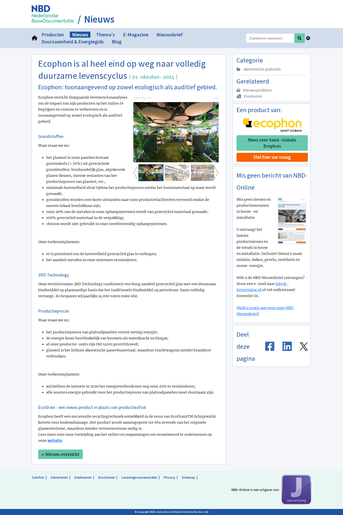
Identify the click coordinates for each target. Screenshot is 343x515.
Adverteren (59, 477)
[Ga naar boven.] (308, 38)
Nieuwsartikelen (257, 90)
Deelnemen (83, 477)
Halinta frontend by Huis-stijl (191, 511)
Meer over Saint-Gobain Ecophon (272, 143)
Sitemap (188, 477)
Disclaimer (106, 477)
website (54, 440)
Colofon (38, 477)
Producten (252, 96)
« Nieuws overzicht (60, 454)
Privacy (169, 477)
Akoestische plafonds (262, 69)
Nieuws (99, 19)
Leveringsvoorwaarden (139, 477)
